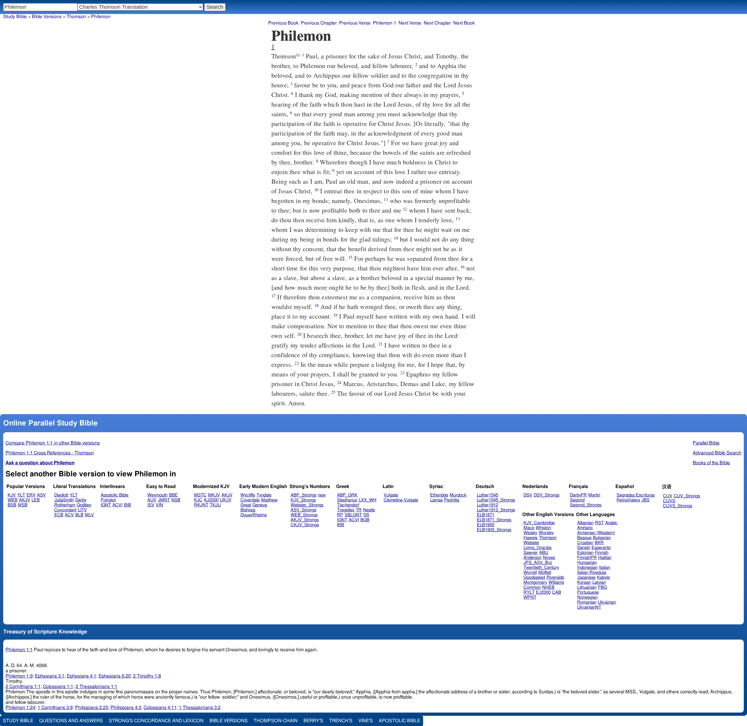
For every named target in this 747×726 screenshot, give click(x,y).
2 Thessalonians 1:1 (96, 686)
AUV (151, 500)
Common (532, 587)
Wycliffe (247, 495)
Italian (604, 567)
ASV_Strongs (303, 510)
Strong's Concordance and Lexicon (156, 720)
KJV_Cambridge (539, 523)
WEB (13, 500)
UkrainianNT (589, 607)
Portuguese (588, 592)
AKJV (24, 500)
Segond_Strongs (585, 505)
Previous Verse (355, 23)
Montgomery (535, 582)
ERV (31, 495)
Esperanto (601, 548)
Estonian (585, 552)
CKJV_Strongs (305, 525)
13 (457, 218)
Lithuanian (586, 587)
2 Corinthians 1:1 (23, 686)
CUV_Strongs (687, 496)
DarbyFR (578, 495)
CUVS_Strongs (677, 506)
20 (299, 334)
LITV (82, 510)
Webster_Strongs (307, 505)
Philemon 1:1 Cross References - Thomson (50, 453)
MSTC (200, 495)
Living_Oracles (537, 548)
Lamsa (436, 500)
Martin (594, 495)
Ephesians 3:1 (49, 676)
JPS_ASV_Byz (537, 562)
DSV (527, 495)
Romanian (586, 602)
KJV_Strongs (303, 500)
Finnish (601, 552)
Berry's (313, 720)
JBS (645, 500)
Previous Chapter (319, 23)
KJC (198, 500)
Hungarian (587, 562)
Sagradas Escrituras (636, 495)
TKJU (215, 505)
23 (402, 373)
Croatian (585, 543)
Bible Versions (47, 16)
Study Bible (15, 16)
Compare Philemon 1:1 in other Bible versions (53, 443)
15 (350, 257)
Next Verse (410, 23)
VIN (159, 505)
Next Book (464, 23)
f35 (366, 515)
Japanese (586, 577)
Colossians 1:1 (58, 686)
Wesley (530, 533)
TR (359, 510)
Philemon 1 (384, 23)
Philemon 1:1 (19, 649)
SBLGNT (353, 515)
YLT (21, 495)
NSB (175, 500)
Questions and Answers (71, 720)
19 (335, 315)
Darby (80, 500)
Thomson (76, 16)
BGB (364, 520)
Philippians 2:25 (91, 707)
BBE (173, 495)
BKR (599, 543)
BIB (127, 505)
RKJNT (201, 505)
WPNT (529, 597)
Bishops (247, 510)
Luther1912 (487, 505)
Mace (528, 528)
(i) (298, 55)
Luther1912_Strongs (496, 510)
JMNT (164, 500)
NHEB (548, 587)
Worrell (530, 572)
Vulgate (391, 495)
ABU (543, 552)
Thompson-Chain (276, 720)
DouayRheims (253, 515)
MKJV (214, 495)
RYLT (529, 592)
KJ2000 (211, 500)
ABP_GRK (347, 495)
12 (405, 209)
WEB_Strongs (304, 515)
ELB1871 (485, 515)
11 (386, 199)
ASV (41, 495)
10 (316, 189)
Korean (584, 582)
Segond (577, 500)
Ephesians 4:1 (81, 676)
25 (333, 392)
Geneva (259, 505)
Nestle (369, 510)
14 (396, 238)
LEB (36, 500)
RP (340, 515)
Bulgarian (602, 538)
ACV (69, 515)
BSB (12, 505)
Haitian (604, 557)
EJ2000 (543, 592)
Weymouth (157, 495)
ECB (58, 515)
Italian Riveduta (591, 572)
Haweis (530, 538)
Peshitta (451, 500)
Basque (584, 538)
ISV (150, 505)
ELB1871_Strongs (494, 520)
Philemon (101, 16)
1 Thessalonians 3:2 (200, 707)
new (322, 495)
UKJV (225, 500)
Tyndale (263, 495)
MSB (22, 505)
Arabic (611, 523)
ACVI (117, 505)
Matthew (269, 500)
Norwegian (587, 597)
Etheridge (439, 495)
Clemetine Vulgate (401, 500)
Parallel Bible (706, 443)
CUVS (669, 501)
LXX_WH (367, 500)
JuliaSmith (64, 500)
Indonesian (587, 567)
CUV (667, 496)
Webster (531, 543)
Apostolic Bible (399, 720)
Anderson (532, 557)
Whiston (543, 528)
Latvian (599, 582)
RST (599, 523)
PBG (602, 587)
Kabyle (603, 577)
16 (462, 267)
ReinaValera (628, 500)
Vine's (365, 720)
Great (245, 505)
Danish (583, 548)
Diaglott (61, 495)
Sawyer (530, 552)
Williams (556, 582)
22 (296, 363)
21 (380, 344)
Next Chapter (437, 23)
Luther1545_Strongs (496, 500)
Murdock (458, 495)
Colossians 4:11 (160, 707)
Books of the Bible (711, 463)
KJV (12, 495)
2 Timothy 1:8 (147, 676)
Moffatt (544, 572)
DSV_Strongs (546, 495)
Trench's (340, 720)
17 (273, 295)
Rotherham (64, 505)
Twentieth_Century (541, 567)
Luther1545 (487, 495)
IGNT (106, 505)
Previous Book (283, 23)
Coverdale (250, 500)
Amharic (585, 528)
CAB (556, 592)
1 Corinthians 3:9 (55, 707)
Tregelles (345, 510)
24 (339, 382)
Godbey (84, 505)
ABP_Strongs (303, 495)
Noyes (549, 557)
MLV (89, 515)
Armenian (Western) (596, 533)
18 (317, 305)
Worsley (546, 533)
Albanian (585, 523)
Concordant (65, 510)
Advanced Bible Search (717, 453)
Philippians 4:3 (126, 707)
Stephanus (347, 500)
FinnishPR (587, 557)
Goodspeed (534, 577)
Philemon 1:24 (20, 707)
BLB (79, 515)
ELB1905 (485, 525)
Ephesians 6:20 (115, 676)
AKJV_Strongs (305, 520)
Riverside (555, 577)
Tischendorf (348, 505)
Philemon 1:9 (19, 676)
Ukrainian (607, 602)
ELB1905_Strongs (494, 530)
